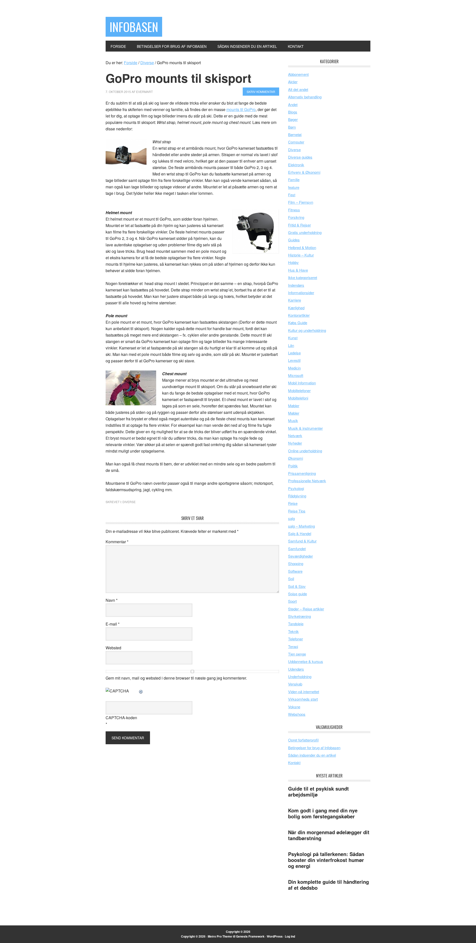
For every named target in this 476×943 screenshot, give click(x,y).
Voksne (294, 706)
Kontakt (294, 762)
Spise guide (297, 593)
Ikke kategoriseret (302, 277)
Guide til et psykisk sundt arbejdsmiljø (318, 791)
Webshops (296, 714)
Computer (296, 141)
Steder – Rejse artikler (306, 608)
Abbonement (298, 74)
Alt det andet (298, 89)
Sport (292, 601)
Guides (294, 239)
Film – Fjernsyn (300, 202)
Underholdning (299, 676)
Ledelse (294, 352)
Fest (291, 194)
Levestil (294, 360)
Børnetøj (294, 134)
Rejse (293, 503)
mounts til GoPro (241, 109)
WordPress (275, 936)
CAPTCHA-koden (121, 717)
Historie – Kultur (301, 254)
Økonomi (295, 458)
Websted (113, 648)
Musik (293, 420)
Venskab (295, 683)
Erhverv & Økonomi (304, 172)
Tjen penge (297, 654)
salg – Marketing (301, 526)
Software (295, 571)
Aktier (293, 81)
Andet (293, 104)
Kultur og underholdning (307, 330)
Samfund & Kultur (302, 540)
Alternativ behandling (305, 96)
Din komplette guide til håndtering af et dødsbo (328, 884)
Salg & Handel (299, 533)
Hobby (293, 262)
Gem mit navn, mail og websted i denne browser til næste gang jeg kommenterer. (176, 678)
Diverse (129, 502)
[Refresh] (141, 691)
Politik (293, 465)
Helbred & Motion (302, 247)
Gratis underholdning (305, 232)
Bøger (293, 119)
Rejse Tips (296, 511)
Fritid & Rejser (299, 225)
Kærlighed (296, 307)
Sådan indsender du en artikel (312, 755)
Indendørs (296, 285)
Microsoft (295, 375)
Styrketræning (299, 616)
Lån (291, 345)
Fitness (294, 209)
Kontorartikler (299, 315)
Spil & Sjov (297, 586)
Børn (292, 127)
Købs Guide (297, 322)
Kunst (293, 337)
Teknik (293, 631)
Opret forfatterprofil (303, 740)
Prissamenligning (302, 473)
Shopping (295, 563)
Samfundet (297, 548)
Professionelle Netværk (307, 480)
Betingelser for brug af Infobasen (314, 747)
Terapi (293, 646)
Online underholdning (305, 450)
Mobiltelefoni (298, 397)
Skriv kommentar (261, 91)
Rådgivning (297, 495)
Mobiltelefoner (299, 390)
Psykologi (296, 488)
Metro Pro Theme (220, 936)
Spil (291, 578)
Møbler (293, 405)
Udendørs (296, 669)
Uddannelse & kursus (305, 661)
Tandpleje (295, 623)
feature (293, 187)
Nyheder (295, 443)
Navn (112, 600)
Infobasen (134, 26)
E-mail (112, 624)
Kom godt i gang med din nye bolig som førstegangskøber (322, 813)
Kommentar (117, 541)
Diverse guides (300, 157)
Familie (293, 179)
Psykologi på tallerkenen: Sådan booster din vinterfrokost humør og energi (326, 859)
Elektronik (296, 164)
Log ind (290, 936)
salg (291, 518)
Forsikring (296, 217)
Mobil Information (302, 382)
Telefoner (295, 638)
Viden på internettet (303, 691)
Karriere (294, 300)
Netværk (295, 435)
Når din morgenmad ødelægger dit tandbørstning (328, 835)
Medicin (294, 368)
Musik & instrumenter (305, 428)
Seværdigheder (300, 556)
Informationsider (301, 292)
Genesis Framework (250, 936)
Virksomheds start (303, 699)
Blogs (292, 111)
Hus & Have (298, 270)
